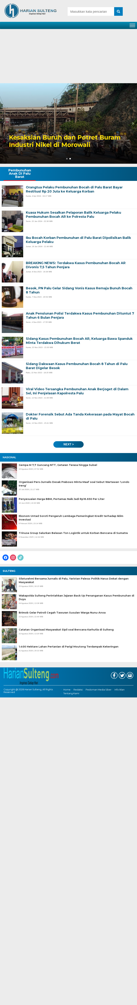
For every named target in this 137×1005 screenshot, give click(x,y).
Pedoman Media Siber (98, 689)
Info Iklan (120, 689)
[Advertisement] (68, 56)
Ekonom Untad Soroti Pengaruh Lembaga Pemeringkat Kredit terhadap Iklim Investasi (71, 517)
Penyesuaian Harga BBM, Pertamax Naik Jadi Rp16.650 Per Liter (62, 499)
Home (66, 689)
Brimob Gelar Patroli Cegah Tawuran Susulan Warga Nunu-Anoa (62, 612)
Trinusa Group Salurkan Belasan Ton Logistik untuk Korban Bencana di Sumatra (73, 533)
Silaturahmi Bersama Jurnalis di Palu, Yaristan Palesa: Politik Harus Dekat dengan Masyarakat (74, 580)
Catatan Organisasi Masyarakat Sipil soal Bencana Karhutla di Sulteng (66, 629)
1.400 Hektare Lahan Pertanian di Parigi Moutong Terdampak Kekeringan (68, 646)
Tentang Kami (71, 693)
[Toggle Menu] (132, 25)
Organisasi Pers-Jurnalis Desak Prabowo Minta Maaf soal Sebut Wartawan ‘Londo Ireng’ (74, 483)
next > (69, 444)
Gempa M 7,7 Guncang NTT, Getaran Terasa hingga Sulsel (58, 465)
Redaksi (78, 689)
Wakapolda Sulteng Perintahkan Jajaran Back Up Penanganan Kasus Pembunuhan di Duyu (76, 597)
